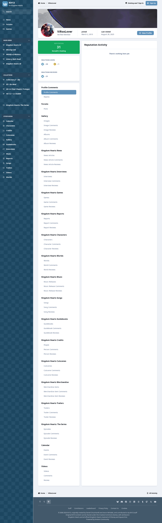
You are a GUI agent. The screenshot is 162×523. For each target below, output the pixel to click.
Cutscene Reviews (51, 375)
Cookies (124, 508)
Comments (48, 476)
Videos (46, 471)
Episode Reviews (50, 438)
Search (9, 12)
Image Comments (51, 125)
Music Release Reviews (53, 291)
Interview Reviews (51, 185)
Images (47, 121)
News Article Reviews (52, 164)
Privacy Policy (103, 508)
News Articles (49, 155)
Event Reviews (49, 459)
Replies (47, 97)
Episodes (47, 429)
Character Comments (52, 244)
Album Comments (51, 139)
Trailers (47, 408)
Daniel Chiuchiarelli (92, 513)
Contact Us (115, 508)
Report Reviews (50, 227)
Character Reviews (51, 249)
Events (46, 450)
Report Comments (51, 223)
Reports (47, 218)
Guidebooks (48, 324)
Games (46, 197)
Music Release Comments (54, 286)
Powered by (97, 519)
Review (46, 480)
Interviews (48, 176)
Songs (46, 303)
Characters (48, 240)
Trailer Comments (51, 412)
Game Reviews (49, 206)
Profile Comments (51, 92)
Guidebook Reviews (51, 333)
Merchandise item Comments (55, 391)
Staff (69, 508)
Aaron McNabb (108, 513)
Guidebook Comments (52, 328)
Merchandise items (51, 387)
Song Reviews (49, 312)
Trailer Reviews (50, 417)
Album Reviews (50, 143)
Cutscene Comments (52, 370)
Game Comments (50, 202)
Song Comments (50, 307)
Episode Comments (51, 433)
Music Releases (50, 282)
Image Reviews (50, 130)
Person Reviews (50, 354)
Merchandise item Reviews (54, 396)
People (46, 345)
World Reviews (49, 269)
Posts (46, 109)
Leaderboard (91, 508)
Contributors (78, 508)
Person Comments (51, 349)
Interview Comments (52, 181)
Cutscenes (48, 366)
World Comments (51, 265)
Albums (47, 134)
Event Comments (50, 455)
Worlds (46, 260)
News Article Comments (53, 160)
